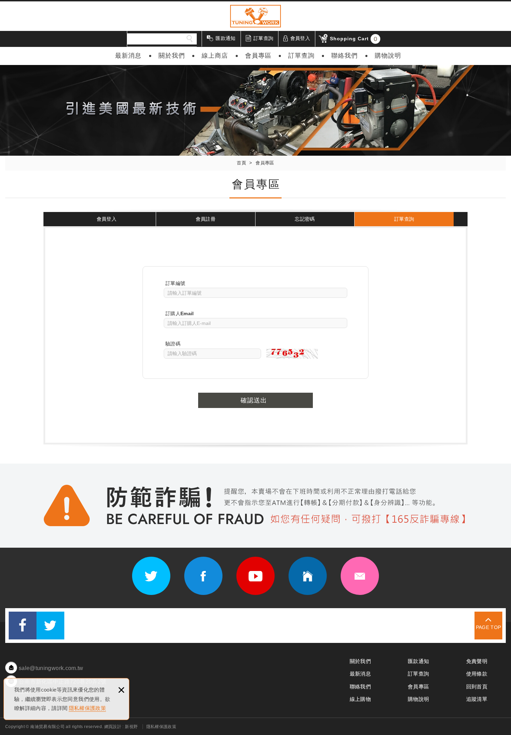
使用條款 (476, 674)
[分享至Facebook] (22, 625)
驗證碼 (172, 343)
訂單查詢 (263, 38)
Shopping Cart (354, 38)
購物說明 (388, 55)
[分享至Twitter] (50, 625)
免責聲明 (476, 661)
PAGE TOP (488, 627)
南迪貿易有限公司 (255, 16)
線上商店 (215, 55)
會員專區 (258, 55)
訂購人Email (179, 313)
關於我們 (172, 55)
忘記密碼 (305, 219)
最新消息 (128, 55)
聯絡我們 (344, 55)
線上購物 (360, 699)
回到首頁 (476, 686)
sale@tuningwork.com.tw (51, 668)
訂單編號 (175, 283)
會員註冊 (206, 219)
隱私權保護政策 (87, 708)
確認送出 (254, 400)
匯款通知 (225, 38)
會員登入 (300, 38)
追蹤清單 (476, 699)
